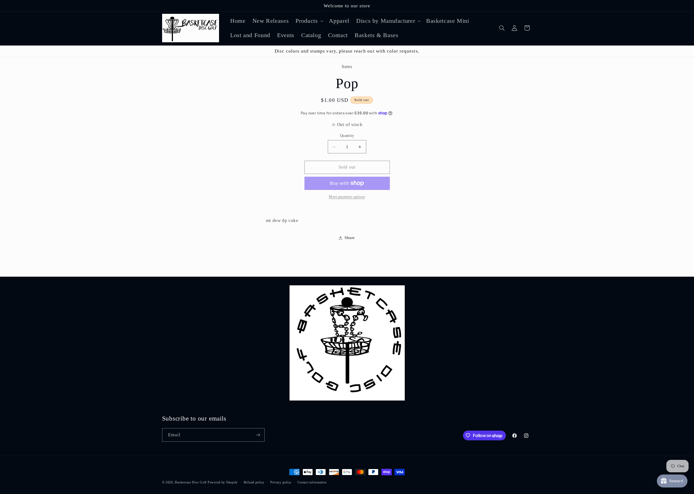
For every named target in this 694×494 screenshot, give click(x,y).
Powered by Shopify (223, 482)
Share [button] (350, 237)
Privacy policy (280, 482)
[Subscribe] (258, 434)
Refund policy (254, 482)
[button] (309, 21)
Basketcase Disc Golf (191, 482)
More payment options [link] (347, 197)
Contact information (312, 482)
